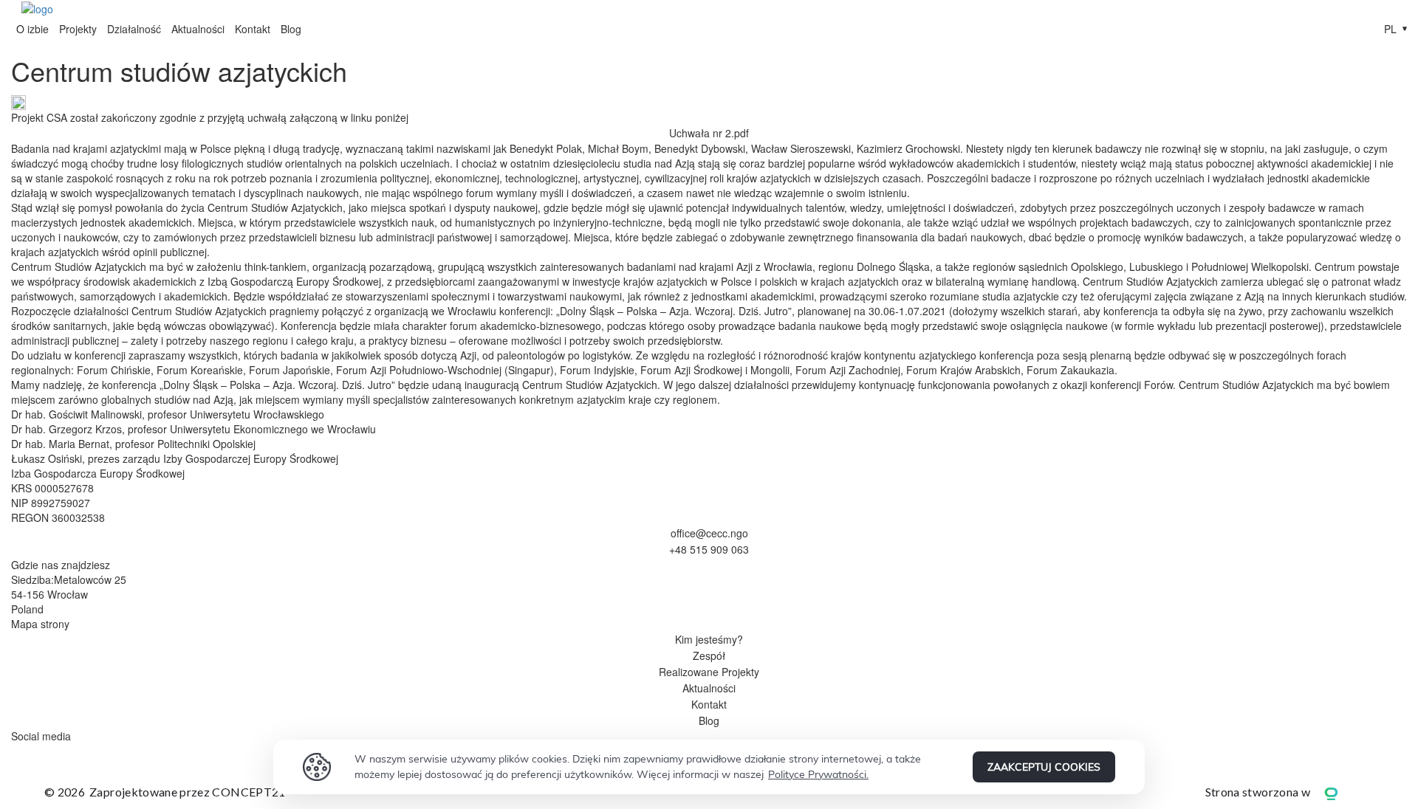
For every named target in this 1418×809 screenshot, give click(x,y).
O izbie (32, 28)
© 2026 (165, 792)
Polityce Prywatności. (818, 774)
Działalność (134, 28)
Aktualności (198, 28)
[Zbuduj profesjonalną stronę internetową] (1342, 792)
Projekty (78, 28)
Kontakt (252, 28)
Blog (291, 28)
